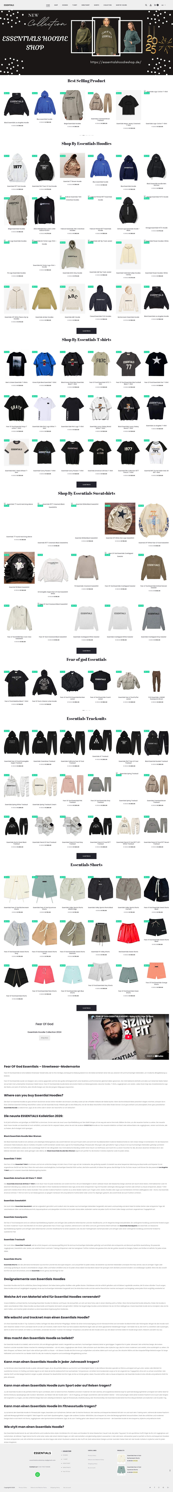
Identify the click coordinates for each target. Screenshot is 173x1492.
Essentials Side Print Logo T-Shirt (72, 427)
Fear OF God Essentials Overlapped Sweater (120, 586)
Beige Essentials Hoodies (16, 229)
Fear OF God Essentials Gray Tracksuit (100, 801)
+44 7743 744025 (44, 1467)
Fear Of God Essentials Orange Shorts (156, 983)
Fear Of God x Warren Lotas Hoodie (16, 701)
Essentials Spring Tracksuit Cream (44, 805)
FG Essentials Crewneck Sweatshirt (86, 586)
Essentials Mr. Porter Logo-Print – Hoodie (44, 266)
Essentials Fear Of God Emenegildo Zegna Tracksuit (16, 762)
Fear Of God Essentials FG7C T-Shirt (100, 383)
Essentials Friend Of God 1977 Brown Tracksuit (156, 843)
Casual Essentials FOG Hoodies (100, 316)
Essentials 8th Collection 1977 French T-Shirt (128, 471)
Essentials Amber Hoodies (44, 317)
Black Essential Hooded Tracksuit (156, 761)
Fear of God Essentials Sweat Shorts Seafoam (72, 952)
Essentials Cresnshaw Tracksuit (44, 761)
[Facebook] (154, 1487)
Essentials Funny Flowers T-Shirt (44, 471)
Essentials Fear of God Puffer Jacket (101, 698)
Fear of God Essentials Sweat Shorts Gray (16, 952)
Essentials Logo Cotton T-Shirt (44, 124)
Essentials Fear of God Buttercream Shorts (16, 908)
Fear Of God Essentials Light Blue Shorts (72, 992)
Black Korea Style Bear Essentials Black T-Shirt (72, 383)
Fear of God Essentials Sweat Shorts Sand (44, 952)
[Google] (168, 1487)
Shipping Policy (92, 1464)
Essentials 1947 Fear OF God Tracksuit (128, 762)
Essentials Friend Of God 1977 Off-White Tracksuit (128, 843)
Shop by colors (121, 5)
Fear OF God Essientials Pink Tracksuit (72, 801)
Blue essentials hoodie (100, 182)
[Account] (151, 5)
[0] (155, 5)
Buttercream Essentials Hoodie (128, 317)
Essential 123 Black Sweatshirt (19, 587)
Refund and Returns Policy (96, 1459)
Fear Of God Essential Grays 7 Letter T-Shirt (16, 427)
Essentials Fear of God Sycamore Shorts (44, 908)
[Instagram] (158, 1487)
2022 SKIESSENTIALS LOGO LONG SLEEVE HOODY (44, 229)
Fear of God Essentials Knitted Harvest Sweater (153, 587)
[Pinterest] (163, 1487)
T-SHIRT (65, 1459)
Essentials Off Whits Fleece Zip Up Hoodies (16, 318)
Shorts (96, 5)
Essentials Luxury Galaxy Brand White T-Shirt (100, 427)
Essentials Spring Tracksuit (128, 801)
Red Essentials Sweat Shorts (128, 952)
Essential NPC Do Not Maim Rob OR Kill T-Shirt (156, 471)
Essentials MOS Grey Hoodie (72, 273)
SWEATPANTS (67, 1467)
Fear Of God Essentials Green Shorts (128, 992)
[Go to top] (170, 1470)
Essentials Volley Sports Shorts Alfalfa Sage (72, 908)
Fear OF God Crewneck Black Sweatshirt (53, 637)
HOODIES (65, 1455)
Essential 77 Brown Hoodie (72, 181)
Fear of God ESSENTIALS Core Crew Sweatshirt (19, 638)
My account (91, 1468)
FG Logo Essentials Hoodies (16, 273)
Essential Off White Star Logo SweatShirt (120, 538)
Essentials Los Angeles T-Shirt (156, 426)
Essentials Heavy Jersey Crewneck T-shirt (16, 124)
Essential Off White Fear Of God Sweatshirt (154, 543)
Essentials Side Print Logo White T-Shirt (44, 427)
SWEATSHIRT (66, 1463)
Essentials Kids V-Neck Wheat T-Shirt (16, 471)
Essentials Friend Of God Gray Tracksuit (72, 843)
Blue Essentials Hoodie (128, 186)
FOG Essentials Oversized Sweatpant (156, 698)
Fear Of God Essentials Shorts (16, 996)
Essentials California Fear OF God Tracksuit (72, 762)
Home (48, 5)
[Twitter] (150, 1487)
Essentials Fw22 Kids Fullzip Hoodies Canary (128, 274)
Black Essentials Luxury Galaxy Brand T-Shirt (128, 427)
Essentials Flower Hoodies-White (156, 273)
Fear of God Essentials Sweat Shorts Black (156, 908)
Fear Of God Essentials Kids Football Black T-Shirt (128, 383)
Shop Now (44, 1038)
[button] (80, 134)
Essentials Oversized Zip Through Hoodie (72, 119)
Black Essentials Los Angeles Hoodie (156, 316)
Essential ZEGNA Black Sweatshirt (86, 538)
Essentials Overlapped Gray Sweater (153, 637)
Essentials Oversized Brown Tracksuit (156, 801)
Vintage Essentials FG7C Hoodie (156, 228)
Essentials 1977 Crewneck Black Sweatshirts (53, 543)
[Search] (146, 5)
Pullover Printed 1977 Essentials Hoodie (100, 229)
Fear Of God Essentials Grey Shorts (100, 985)
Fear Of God (66, 1471)
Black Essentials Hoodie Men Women (156, 184)
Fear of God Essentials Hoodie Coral (156, 124)
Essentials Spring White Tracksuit (16, 805)
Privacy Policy (92, 1455)
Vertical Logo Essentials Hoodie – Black (128, 229)
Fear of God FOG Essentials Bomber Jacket (44, 698)
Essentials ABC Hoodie (72, 317)
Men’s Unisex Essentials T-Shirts (16, 382)
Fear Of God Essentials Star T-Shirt (156, 382)
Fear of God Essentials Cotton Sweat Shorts (100, 128)
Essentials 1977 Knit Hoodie (16, 186)
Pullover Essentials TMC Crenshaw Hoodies (72, 229)
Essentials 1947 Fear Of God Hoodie (44, 186)
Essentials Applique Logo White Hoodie (128, 124)
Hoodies (65, 5)
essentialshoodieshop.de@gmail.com (42, 1460)
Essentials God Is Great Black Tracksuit (16, 843)
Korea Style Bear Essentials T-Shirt (44, 382)
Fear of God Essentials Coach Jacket (72, 698)
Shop (56, 5)
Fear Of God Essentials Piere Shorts (44, 991)
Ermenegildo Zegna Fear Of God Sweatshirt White (53, 593)
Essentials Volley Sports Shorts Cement (128, 908)
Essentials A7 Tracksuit (100, 756)
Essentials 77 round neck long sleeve (19, 537)
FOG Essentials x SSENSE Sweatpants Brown (128, 698)
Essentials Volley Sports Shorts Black (100, 908)
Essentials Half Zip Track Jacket (100, 272)
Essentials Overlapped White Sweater (86, 637)
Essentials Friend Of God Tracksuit (44, 842)
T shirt (74, 5)
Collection (108, 5)
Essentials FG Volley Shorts (100, 952)
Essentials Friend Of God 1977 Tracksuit (100, 843)
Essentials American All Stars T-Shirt (100, 471)
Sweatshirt (85, 5)
